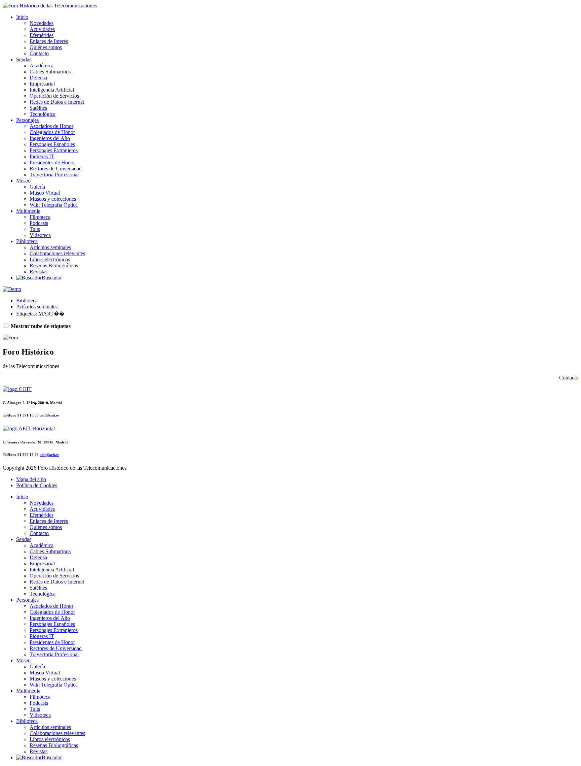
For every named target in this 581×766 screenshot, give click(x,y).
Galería (37, 187)
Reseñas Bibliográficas (54, 265)
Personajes (27, 120)
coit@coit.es (49, 415)
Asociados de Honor (51, 126)
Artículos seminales (50, 247)
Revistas (38, 271)
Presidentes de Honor (52, 162)
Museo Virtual (45, 193)
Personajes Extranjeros (54, 150)
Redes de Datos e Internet (57, 102)
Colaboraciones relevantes (57, 253)
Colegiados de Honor (52, 132)
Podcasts (39, 223)
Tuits (35, 229)
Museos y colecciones (53, 199)
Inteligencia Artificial (52, 90)
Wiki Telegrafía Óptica (54, 205)
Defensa (38, 77)
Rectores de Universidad (56, 168)
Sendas (23, 59)
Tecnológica (42, 114)
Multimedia (28, 211)
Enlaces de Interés (49, 41)
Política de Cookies (36, 485)
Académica (41, 65)
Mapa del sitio (31, 479)
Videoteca (40, 235)
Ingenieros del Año (50, 138)
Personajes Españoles (52, 144)
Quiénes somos (46, 47)
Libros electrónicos (50, 259)
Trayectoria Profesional (54, 174)
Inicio (22, 17)
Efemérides (41, 35)
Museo (23, 181)
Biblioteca (27, 241)
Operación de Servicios (54, 96)
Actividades (42, 29)
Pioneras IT (42, 156)
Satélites (38, 108)
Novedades (41, 23)
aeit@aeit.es (49, 455)
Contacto (39, 53)
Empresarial (42, 84)
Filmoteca (40, 217)
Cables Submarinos (50, 71)
